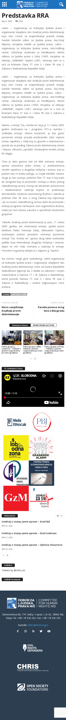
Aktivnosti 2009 (19, 294)
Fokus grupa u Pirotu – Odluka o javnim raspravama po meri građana (54, 349)
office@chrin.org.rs (38, 625)
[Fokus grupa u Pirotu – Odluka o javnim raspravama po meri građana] (54, 337)
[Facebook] (18, 631)
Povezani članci (20, 325)
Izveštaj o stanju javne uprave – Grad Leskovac (29, 533)
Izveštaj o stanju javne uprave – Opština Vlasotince (32, 544)
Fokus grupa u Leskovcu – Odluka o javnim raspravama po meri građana (11, 349)
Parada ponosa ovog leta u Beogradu (51, 308)
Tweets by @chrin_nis (13, 570)
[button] (60, 4)
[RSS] (33, 631)
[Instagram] (25, 631)
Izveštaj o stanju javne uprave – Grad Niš (26, 521)
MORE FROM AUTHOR (43, 325)
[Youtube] (48, 631)
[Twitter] (41, 631)
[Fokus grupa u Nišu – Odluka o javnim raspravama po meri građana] (33, 337)
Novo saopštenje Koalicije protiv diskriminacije (12, 310)
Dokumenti (9, 515)
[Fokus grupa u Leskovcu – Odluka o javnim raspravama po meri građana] (11, 337)
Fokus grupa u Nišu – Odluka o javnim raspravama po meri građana (33, 349)
